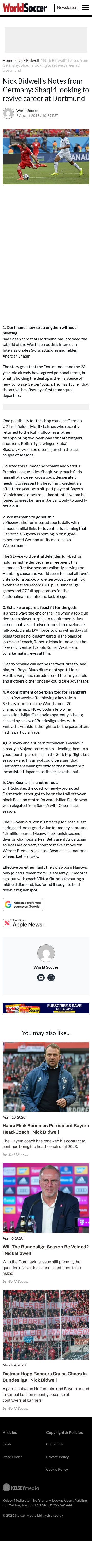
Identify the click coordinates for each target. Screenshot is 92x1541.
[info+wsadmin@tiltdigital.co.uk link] (41, 977)
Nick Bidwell (28, 60)
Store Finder (12, 1457)
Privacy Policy (57, 1457)
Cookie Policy (57, 1469)
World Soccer (27, 110)
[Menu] (85, 8)
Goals (7, 1444)
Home (8, 60)
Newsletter (67, 7)
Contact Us (55, 1444)
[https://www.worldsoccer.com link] (51, 977)
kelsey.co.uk (53, 1515)
